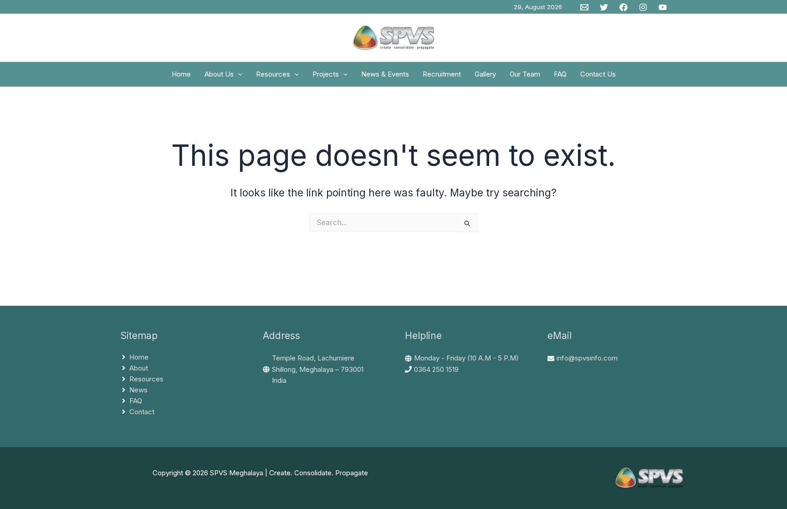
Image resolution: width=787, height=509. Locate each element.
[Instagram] (643, 7)
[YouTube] (663, 7)
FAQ (560, 74)
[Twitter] (604, 7)
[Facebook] (623, 7)
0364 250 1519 (436, 369)
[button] (238, 74)
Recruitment (442, 74)
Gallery (485, 74)
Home (181, 74)
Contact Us (598, 74)
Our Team (525, 74)
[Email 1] (584, 7)
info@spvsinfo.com (587, 358)
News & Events (385, 74)
